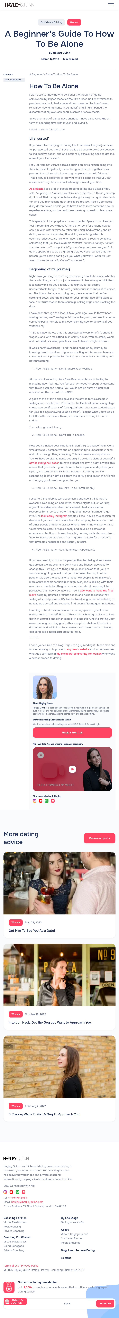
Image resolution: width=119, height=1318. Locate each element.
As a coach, (36, 188)
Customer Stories (71, 1238)
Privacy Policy (29, 1265)
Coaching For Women (16, 1237)
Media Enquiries (70, 1242)
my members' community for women (79, 653)
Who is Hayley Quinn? (74, 1234)
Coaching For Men (15, 1218)
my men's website (77, 649)
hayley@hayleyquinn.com (27, 1202)
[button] (111, 5)
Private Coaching (14, 1231)
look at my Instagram (54, 516)
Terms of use (11, 1265)
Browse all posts (99, 838)
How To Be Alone (13, 79)
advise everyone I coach (44, 463)
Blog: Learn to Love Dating (78, 1250)
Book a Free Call (72, 732)
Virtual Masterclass (15, 1222)
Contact (66, 1257)
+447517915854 (17, 1197)
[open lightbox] (72, 769)
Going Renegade (13, 1245)
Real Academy (12, 1226)
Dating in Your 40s (72, 1222)
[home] (22, 5)
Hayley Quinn (61, 52)
